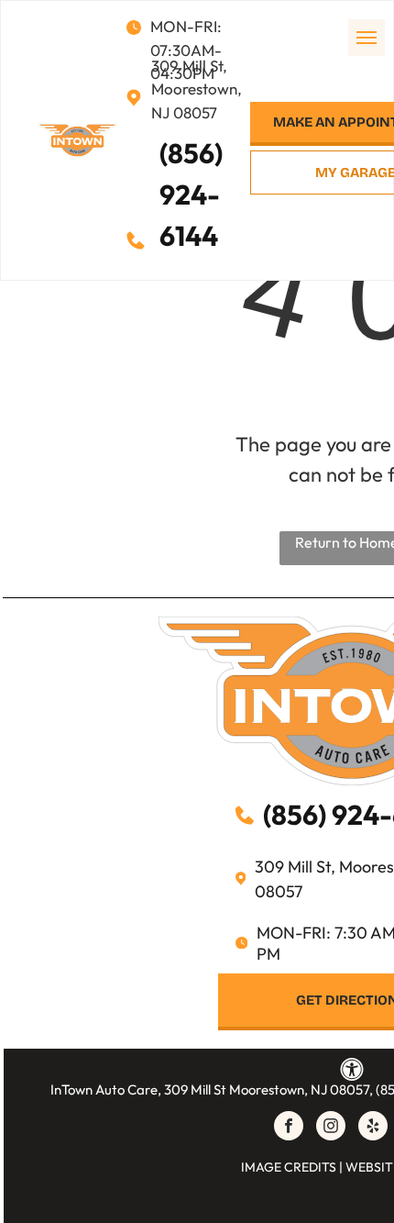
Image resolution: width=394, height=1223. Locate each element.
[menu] (366, 37)
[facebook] (288, 1128)
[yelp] (373, 1128)
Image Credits (288, 1167)
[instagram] (330, 1128)
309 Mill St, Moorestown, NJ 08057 (196, 89)
